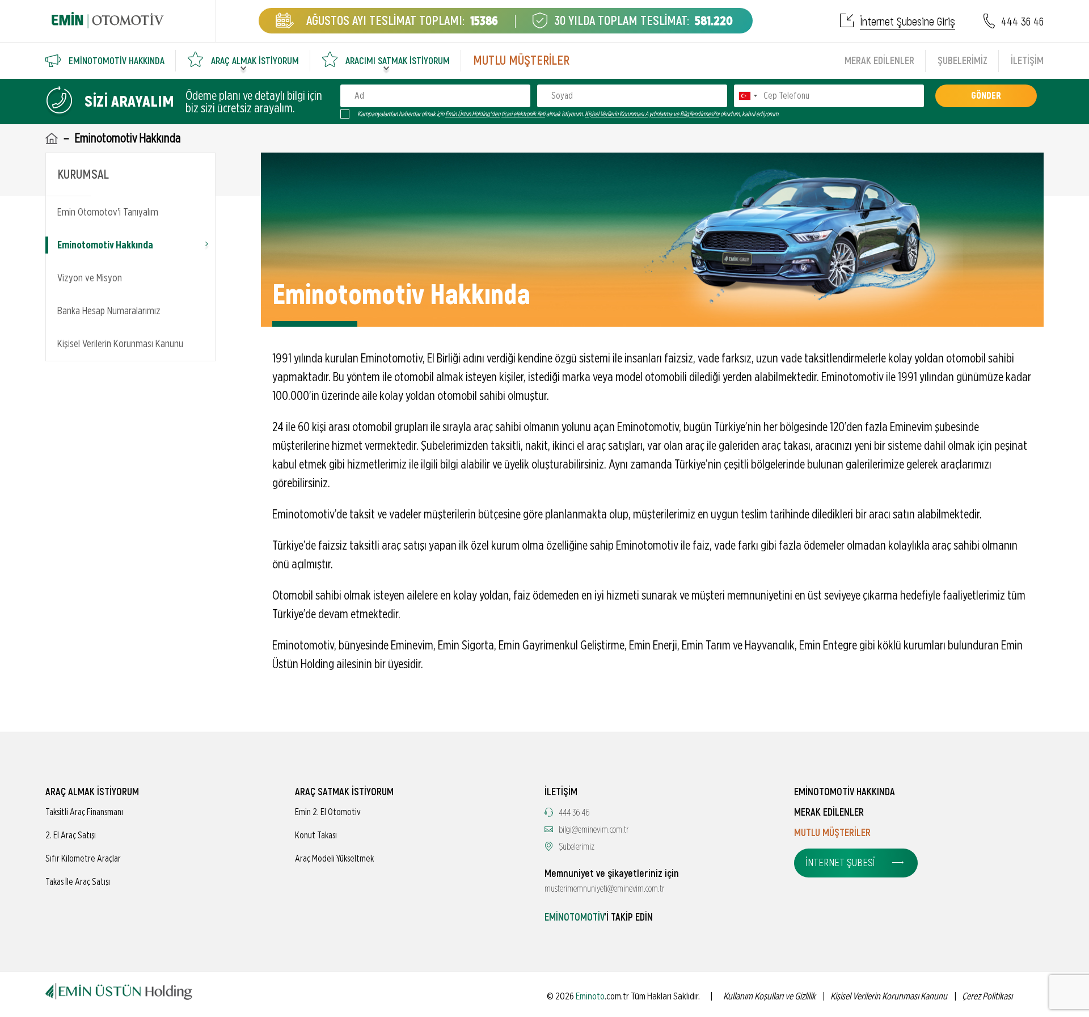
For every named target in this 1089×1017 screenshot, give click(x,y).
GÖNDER (986, 96)
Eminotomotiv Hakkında (105, 245)
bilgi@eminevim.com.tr (593, 829)
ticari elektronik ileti (523, 114)
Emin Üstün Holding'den (472, 114)
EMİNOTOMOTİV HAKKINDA (116, 61)
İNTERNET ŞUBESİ (840, 863)
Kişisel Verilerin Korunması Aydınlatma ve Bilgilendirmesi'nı (652, 114)
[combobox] (748, 96)
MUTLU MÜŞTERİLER (521, 61)
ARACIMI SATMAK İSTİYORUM (397, 61)
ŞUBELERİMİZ (962, 60)
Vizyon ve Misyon (89, 278)
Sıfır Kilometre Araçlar (83, 858)
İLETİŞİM (1027, 60)
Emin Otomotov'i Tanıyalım (107, 213)
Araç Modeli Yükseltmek (334, 858)
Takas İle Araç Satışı (77, 882)
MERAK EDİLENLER (879, 60)
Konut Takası (316, 835)
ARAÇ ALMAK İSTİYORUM (255, 61)
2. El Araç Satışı (70, 835)
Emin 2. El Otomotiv (328, 812)
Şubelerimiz (576, 846)
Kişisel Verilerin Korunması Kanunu (120, 344)
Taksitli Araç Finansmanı (84, 812)
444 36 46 (1022, 22)
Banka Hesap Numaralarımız (109, 311)
